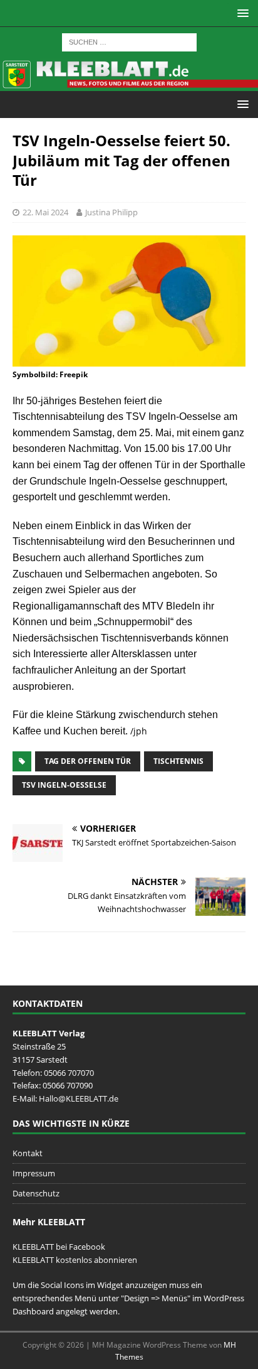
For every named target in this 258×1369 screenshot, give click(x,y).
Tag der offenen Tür (87, 761)
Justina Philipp (111, 212)
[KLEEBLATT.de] (129, 84)
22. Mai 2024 (45, 212)
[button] (241, 13)
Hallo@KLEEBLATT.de (78, 1098)
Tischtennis (178, 761)
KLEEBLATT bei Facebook (59, 1246)
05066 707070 (69, 1072)
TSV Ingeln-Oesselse (64, 785)
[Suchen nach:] (129, 41)
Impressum (34, 1173)
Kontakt (28, 1153)
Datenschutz (36, 1193)
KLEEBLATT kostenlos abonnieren (75, 1259)
